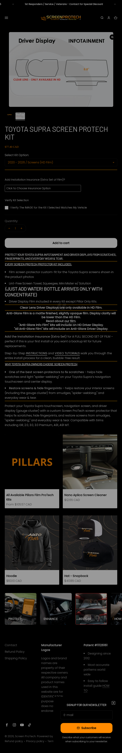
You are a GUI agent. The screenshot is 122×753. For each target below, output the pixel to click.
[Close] (113, 703)
